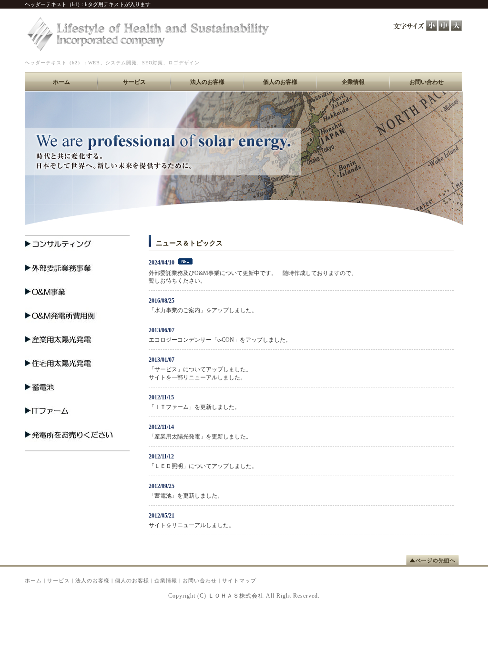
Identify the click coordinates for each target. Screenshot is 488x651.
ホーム (33, 580)
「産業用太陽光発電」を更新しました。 (200, 436)
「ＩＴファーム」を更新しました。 (194, 407)
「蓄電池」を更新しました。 (186, 495)
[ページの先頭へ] (434, 560)
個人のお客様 (132, 580)
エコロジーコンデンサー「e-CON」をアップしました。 (220, 339)
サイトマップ (239, 580)
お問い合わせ (200, 580)
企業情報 (165, 580)
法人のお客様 (92, 580)
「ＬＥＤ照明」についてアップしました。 (203, 466)
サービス (58, 580)
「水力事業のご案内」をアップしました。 (203, 310)
